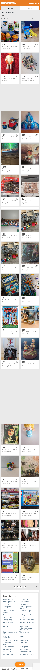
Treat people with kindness (25, 607)
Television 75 (7, 626)
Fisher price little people (9, 611)
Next (37, 587)
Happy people (8, 615)
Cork (10, 238)
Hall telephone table (26, 620)
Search (10, 8)
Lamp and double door (11, 640)
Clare (29, 366)
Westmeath (11, 579)
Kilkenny (29, 515)
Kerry (6, 80)
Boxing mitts (23, 647)
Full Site (3, 668)
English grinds (8, 617)
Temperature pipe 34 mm (10, 633)
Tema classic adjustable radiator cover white (26, 627)
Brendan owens (25, 652)
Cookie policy (5, 669)
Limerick (11, 334)
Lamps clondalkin (9, 647)
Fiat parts (22, 617)
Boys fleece (7, 652)
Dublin (11, 171)
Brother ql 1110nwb (26, 654)
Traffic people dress (26, 615)
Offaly (10, 302)
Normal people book (10, 602)
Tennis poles (24, 632)
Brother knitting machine (8, 655)
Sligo (26, 203)
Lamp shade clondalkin (7, 643)
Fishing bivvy (7, 620)
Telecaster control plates (9, 623)
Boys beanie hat (25, 649)
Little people (23, 604)
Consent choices (15, 669)
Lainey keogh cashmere (7, 637)
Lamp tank (23, 643)
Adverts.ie (9, 3)
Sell (21, 664)
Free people (23, 599)
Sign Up (31, 3)
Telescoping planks (26, 622)
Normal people (8, 599)
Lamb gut (22, 636)
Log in (16, 668)
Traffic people (7, 607)
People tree (7, 604)
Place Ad (29, 8)
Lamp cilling (23, 640)
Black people (24, 602)
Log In (37, 3)
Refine (32, 18)
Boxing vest (7, 649)
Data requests (24, 668)
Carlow (9, 48)
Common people (25, 611)
